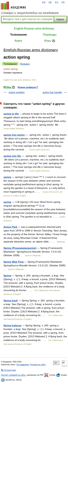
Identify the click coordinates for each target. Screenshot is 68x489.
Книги (18, 40)
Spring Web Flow (13, 261)
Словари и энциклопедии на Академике (30, 13)
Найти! (60, 19)
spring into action (14, 134)
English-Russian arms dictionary (34, 28)
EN (43, 2)
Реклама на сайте (38, 364)
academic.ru (13, 5)
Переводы (49, 34)
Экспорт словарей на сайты (13, 375)
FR (63, 2)
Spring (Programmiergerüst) (19, 248)
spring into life (12, 156)
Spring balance (12, 325)
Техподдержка (22, 364)
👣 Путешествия (8, 370)
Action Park (10, 226)
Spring (7, 275)
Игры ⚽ (49, 40)
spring (7, 177)
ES (56, 2)
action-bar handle (52, 92)
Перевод (25, 63)
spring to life (11, 113)
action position (17, 92)
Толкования (18, 34)
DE (50, 2)
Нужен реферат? (28, 87)
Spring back (10, 300)
